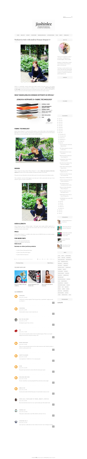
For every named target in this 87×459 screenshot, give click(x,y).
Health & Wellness (61, 259)
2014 (60, 213)
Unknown (22, 295)
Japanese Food (65, 275)
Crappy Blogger (23, 355)
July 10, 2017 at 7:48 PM (23, 331)
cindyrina (22, 308)
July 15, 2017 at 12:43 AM (23, 411)
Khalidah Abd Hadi (24, 377)
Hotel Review (60, 271)
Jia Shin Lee (17, 41)
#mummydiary (68, 255)
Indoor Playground (61, 279)
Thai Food (67, 273)
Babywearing (65, 290)
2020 (60, 127)
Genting (66, 292)
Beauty (61, 35)
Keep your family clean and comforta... (20, 285)
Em (20, 330)
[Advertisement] (43, 11)
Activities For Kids (50, 35)
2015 (60, 211)
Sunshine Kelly (23, 420)
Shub (20, 366)
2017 (60, 132)
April (61, 205)
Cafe (59, 261)
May (61, 203)
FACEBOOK (21, 242)
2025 (60, 119)
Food (57, 35)
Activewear (20, 259)
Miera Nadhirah (23, 342)
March (61, 206)
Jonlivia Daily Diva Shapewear (23, 254)
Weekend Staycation (42, 35)
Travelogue (66, 35)
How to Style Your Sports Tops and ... (47, 285)
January (61, 208)
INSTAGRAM (27, 242)
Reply (53, 302)
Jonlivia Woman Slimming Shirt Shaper (24, 250)
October (61, 137)
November (62, 136)
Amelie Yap (22, 388)
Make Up (64, 269)
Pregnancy (60, 263)
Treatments (66, 265)
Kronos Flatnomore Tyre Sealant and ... (33, 285)
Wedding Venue (64, 294)
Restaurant (68, 257)
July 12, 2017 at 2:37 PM (23, 389)
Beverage (59, 269)
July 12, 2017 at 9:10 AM (23, 378)
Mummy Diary (33, 35)
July (60, 143)
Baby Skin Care (60, 277)
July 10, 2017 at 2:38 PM (23, 309)
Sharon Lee (22, 409)
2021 (60, 125)
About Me (23, 35)
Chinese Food (68, 267)
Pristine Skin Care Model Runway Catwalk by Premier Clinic (67, 234)
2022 (60, 124)
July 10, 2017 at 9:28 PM (23, 344)
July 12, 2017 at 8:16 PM (23, 400)
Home (18, 35)
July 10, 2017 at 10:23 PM (23, 367)
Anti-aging (60, 265)
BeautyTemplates (40, 457)
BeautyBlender (61, 292)
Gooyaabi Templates (52, 457)
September (62, 139)
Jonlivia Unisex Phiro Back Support (23, 252)
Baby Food (60, 290)
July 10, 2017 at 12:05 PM (23, 297)
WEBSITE (16, 242)
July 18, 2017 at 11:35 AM (23, 422)
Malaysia (68, 279)
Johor (59, 294)
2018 (60, 131)
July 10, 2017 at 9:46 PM (23, 356)
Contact (28, 35)
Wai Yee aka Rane (24, 319)
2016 (60, 210)
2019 (60, 129)
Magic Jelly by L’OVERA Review (66, 177)
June (61, 201)
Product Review (29, 259)
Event (59, 257)
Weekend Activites (64, 261)
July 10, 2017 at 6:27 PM (23, 320)
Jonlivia (24, 259)
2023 (60, 122)
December (62, 134)
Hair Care (65, 271)
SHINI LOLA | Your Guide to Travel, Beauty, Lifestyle (34, 398)
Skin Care (63, 257)
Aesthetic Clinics (61, 267)
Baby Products (68, 259)
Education (60, 275)
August (61, 141)
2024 (60, 120)
